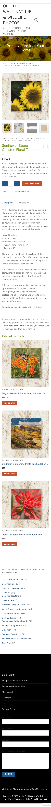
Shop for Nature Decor (21, 63)
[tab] (7, 203)
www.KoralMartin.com (36, 789)
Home (5, 63)
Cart (4, 703)
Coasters (14, 139)
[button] (45, 77)
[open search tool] (36, 20)
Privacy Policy (8, 709)
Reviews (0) (23, 202)
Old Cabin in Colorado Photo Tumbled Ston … (25, 464)
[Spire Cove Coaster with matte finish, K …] (43, 146)
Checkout (6, 697)
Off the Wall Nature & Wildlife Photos (17, 15)
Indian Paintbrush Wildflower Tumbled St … (24, 534)
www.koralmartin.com (14, 325)
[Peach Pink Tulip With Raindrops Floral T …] (47, 146)
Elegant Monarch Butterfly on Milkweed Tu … (25, 393)
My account (7, 692)
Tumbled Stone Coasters (31, 139)
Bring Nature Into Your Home (15, 680)
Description (7, 202)
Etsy (15, 572)
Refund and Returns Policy (14, 686)
